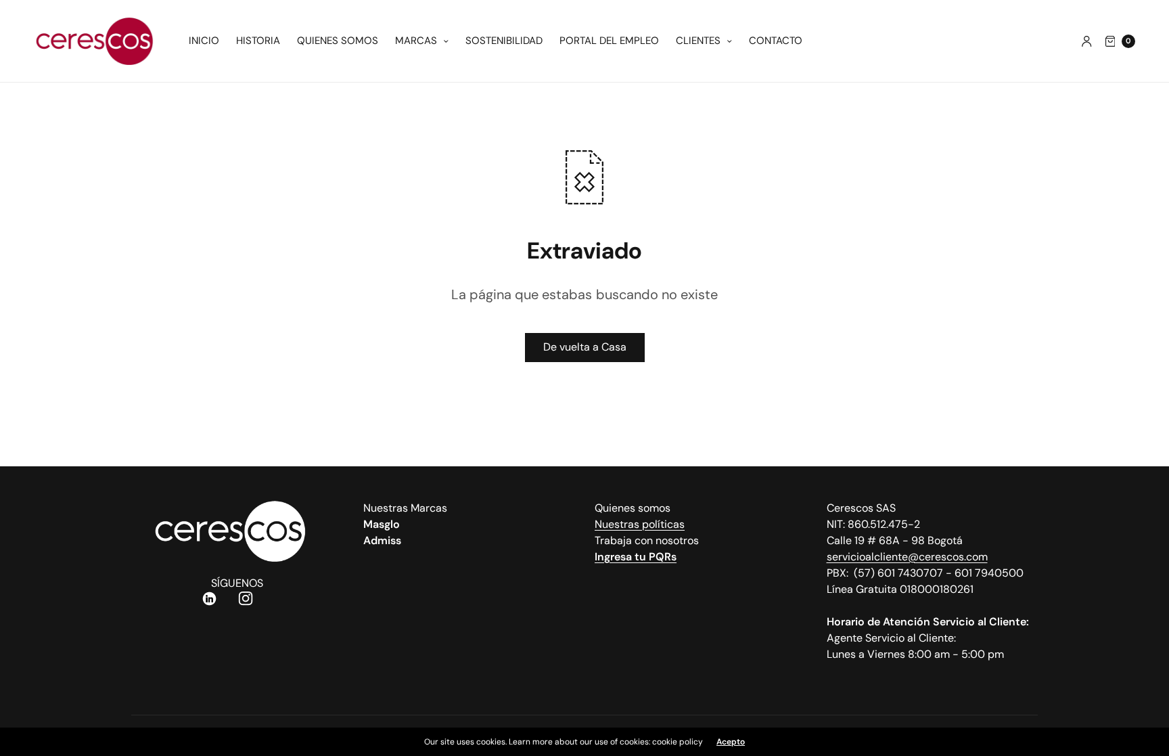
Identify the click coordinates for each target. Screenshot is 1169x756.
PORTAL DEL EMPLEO (609, 40)
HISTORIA (258, 40)
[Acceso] (1087, 41)
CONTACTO (775, 40)
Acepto (730, 742)
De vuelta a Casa (584, 347)
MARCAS (416, 40)
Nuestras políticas (640, 524)
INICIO (204, 40)
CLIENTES (698, 40)
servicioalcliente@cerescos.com (907, 557)
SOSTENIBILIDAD (504, 40)
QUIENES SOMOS (337, 40)
